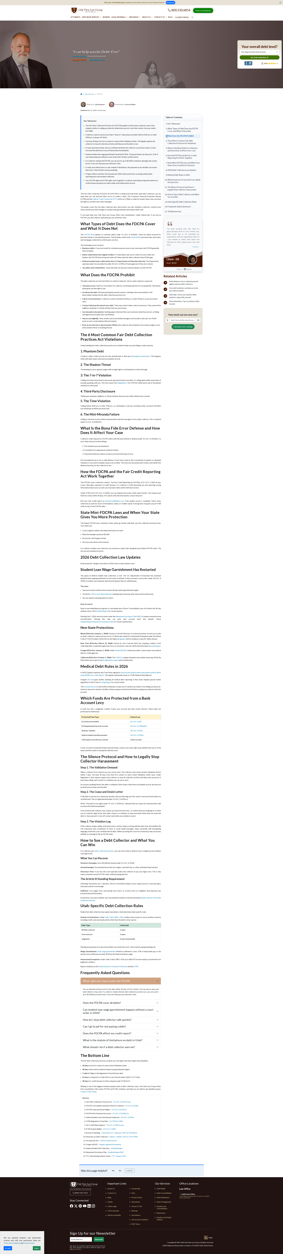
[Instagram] (93, 1206)
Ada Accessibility (114, 1215)
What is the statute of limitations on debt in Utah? (112, 1040)
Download (170, 3)
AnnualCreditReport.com (114, 501)
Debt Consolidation (164, 1193)
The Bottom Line (174, 211)
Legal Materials (118, 17)
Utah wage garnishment (106, 951)
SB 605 (91, 679)
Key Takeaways (173, 124)
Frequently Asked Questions (179, 206)
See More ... (196, 246)
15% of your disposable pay (101, 594)
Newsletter (135, 1202)
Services (89, 94)
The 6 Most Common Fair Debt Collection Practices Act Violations (181, 142)
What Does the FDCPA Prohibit (180, 136)
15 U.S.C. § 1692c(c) (119, 1109)
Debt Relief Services (90, 17)
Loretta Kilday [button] (130, 104)
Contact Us (159, 17)
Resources (133, 17)
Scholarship (135, 1188)
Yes (113, 1170)
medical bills (136, 237)
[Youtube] (84, 1206)
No (120, 1170)
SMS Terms (135, 1224)
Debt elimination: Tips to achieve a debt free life (184, 302)
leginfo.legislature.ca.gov (108, 660)
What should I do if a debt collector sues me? (109, 1047)
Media (110, 1202)
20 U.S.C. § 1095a (136, 735)
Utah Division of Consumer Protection (113, 966)
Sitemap (134, 1211)
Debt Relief (161, 1188)
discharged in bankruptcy (140, 356)
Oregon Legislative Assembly (110, 1144)
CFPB (136, 966)
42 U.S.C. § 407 (136, 721)
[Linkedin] (89, 1206)
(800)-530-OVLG (81, 1193)
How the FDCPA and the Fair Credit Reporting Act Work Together (182, 156)
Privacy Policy (136, 1197)
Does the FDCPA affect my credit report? (107, 1033)
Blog (170, 17)
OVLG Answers (113, 1211)
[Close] (280, 2)
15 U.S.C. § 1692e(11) (120, 1113)
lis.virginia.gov (105, 682)
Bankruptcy (161, 1213)
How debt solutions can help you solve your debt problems (183, 289)
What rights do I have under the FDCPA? (106, 981)
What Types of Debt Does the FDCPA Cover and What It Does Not (182, 129)
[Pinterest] (80, 1206)
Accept (8, 1248)
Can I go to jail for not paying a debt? (104, 1026)
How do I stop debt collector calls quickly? (107, 1019)
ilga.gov (123, 639)
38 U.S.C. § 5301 (136, 730)
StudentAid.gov (102, 611)
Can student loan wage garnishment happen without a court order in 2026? (118, 1011)
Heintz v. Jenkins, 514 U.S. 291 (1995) (123, 1137)
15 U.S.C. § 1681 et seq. (115, 1125)
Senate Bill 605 (120, 650)
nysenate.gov (156, 646)
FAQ (133, 1193)
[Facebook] (71, 1206)
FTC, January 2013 (119, 1156)
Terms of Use (136, 1206)
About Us (146, 17)
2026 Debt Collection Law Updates (181, 170)
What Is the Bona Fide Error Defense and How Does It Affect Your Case (182, 149)
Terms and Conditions (139, 1219)
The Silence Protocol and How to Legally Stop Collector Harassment (181, 188)
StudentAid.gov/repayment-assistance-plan (96, 622)
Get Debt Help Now (258, 57)
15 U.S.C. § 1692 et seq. (122, 1102)
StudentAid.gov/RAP (116, 1152)
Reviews (106, 17)
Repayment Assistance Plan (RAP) (128, 616)
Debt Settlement (163, 1197)
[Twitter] (75, 1206)
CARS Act (119, 657)
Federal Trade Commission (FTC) (105, 199)
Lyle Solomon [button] (100, 104)
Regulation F (122, 383)
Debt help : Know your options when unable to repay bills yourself (182, 296)
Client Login (112, 1206)
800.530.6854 (180, 10)
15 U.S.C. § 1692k (132, 1106)
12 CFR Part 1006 (116, 1121)
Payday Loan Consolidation (162, 1207)
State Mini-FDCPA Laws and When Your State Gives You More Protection (183, 164)
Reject (36, 1248)
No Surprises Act (90, 687)
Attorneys (75, 17)
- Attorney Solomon (79, 56)
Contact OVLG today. (88, 1092)
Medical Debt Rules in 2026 (178, 175)
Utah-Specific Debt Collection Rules (182, 202)
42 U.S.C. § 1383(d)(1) (138, 726)
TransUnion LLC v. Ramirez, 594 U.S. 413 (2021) (119, 1133)
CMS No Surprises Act (108, 1140)
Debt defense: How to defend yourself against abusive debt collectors (183, 282)
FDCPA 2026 (89, 234)
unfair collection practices (104, 851)
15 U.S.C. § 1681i (109, 1129)
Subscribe (99, 1239)
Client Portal (182, 17)
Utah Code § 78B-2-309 (114, 917)
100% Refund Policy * (97, 60)
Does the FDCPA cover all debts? (102, 1002)
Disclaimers (135, 1215)
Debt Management (164, 1202)
